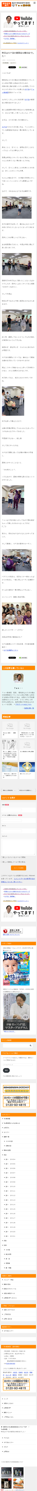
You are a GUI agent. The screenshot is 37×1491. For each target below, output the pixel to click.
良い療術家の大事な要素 (27, 751)
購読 (6, 1070)
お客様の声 (7, 1408)
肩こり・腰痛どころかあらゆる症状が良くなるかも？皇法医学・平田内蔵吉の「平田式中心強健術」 (9, 755)
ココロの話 (9, 1141)
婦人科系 (8, 1254)
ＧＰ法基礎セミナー (11, 650)
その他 (8, 1250)
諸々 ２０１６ (10, 1213)
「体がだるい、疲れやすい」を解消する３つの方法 (9, 775)
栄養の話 (8, 1146)
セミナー (13, 63)
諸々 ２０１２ (10, 1195)
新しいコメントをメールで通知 (14, 857)
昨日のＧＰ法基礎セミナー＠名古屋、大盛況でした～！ (28, 790)
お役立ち (6, 1127)
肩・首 (8, 1259)
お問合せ (6, 1451)
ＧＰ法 (27, 89)
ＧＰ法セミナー (8, 1331)
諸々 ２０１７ (10, 1218)
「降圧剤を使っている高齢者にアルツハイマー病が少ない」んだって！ (27, 734)
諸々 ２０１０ (10, 1186)
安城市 (21, 1372)
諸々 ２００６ (10, 1168)
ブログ (6, 1447)
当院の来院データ (9, 1293)
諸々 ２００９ (10, 1182)
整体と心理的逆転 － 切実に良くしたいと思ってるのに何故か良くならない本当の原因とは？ (11, 790)
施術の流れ (7, 1284)
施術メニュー (8, 1412)
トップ (6, 1399)
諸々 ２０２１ (10, 1236)
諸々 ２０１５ (10, 1209)
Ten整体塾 (5, 63)
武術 (5, 1240)
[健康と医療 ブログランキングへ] (13, 932)
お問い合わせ (8, 1319)
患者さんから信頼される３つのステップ (17, 33)
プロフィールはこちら (23, 704)
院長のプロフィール (10, 1289)
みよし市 (8, 1375)
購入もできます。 (9, 1031)
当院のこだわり (8, 1403)
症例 (5, 1245)
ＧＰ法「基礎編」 (10, 38)
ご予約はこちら (8, 1417)
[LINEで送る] (23, 67)
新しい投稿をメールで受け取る (14, 862)
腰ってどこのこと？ (25, 773)
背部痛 (8, 1263)
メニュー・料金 (8, 1280)
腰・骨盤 (8, 1268)
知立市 (26, 1372)
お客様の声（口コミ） (11, 1298)
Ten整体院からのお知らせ (12, 1123)
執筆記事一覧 (29, 708)
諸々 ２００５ (10, 1164)
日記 (5, 1155)
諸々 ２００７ (10, 1173)
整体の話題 (7, 1150)
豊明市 (15, 1375)
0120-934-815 (10, 1363)
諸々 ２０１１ (10, 1191)
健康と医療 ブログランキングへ (11, 934)
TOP (15, 1427)
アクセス (6, 1438)
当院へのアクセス (9, 1310)
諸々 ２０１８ (10, 1222)
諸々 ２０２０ (10, 1231)
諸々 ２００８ (10, 1177)
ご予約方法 (7, 1314)
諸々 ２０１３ (10, 1200)
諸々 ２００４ (10, 1159)
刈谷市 (15, 1372)
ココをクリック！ (23, 43)
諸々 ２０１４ (10, 1204)
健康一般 (6, 1137)
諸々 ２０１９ (10, 1227)
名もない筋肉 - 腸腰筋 (9, 733)
